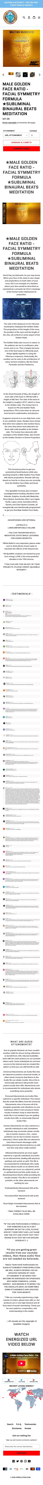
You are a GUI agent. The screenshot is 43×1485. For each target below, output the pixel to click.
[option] (11, 74)
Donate (28, 1428)
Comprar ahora (21, 148)
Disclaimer (17, 1428)
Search (10, 1424)
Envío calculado (10, 123)
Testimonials (30, 1424)
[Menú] (39, 17)
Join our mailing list (21, 1435)
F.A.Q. (19, 1424)
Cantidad (33, 131)
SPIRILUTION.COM (23, 1477)
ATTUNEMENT (9, 131)
